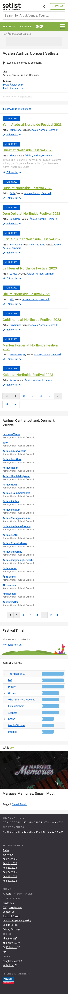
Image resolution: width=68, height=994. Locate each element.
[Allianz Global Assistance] (8, 979)
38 (6, 404)
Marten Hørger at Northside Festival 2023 (31, 347)
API (4, 951)
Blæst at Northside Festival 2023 (28, 150)
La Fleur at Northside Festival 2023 (30, 268)
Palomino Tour (36, 244)
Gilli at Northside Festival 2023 (26, 294)
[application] (34, 770)
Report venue (26, 96)
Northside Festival (12, 644)
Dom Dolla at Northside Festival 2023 (31, 213)
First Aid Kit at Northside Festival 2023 (32, 239)
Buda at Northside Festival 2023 (27, 188)
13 (51, 615)
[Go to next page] (15, 404)
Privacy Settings (11, 929)
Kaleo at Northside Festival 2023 (28, 375)
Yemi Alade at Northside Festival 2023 (32, 124)
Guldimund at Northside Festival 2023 (32, 320)
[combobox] (34, 15)
